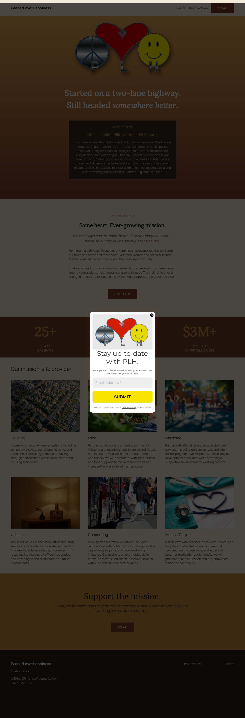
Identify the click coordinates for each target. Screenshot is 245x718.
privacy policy (129, 407)
